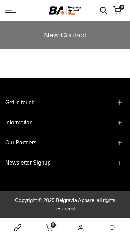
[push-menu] (10, 10)
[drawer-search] (103, 11)
